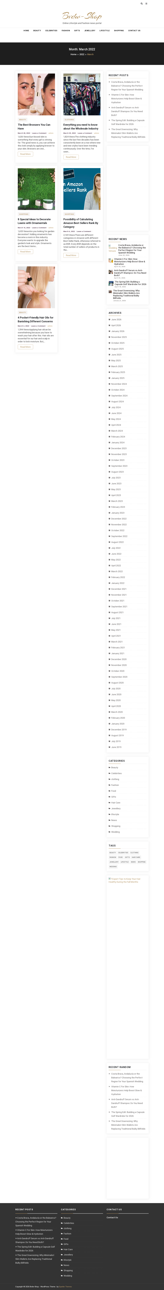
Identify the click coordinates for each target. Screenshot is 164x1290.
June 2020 (116, 694)
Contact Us (134, 31)
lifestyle (105, 31)
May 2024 (116, 419)
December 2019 (119, 729)
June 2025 (116, 354)
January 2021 (117, 653)
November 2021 (119, 595)
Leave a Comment (39, 133)
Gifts (77, 31)
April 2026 (116, 325)
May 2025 (116, 360)
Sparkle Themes (65, 1287)
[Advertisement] (128, 190)
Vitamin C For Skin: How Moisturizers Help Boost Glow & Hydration (126, 98)
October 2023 (117, 460)
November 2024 (119, 384)
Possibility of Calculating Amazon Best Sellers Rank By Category (80, 223)
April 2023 (116, 495)
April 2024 (116, 425)
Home (26, 31)
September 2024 (119, 395)
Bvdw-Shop (82, 16)
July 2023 (116, 477)
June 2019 (116, 747)
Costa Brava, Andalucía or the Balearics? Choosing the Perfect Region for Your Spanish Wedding (127, 86)
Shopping (119, 31)
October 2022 (117, 530)
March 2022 (117, 571)
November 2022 (119, 524)
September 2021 (119, 606)
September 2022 (119, 536)
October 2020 (117, 671)
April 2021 (116, 636)
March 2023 (117, 501)
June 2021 (116, 624)
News (114, 820)
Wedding (115, 832)
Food (113, 791)
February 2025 (118, 372)
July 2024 (116, 407)
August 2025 (117, 349)
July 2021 (116, 618)
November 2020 (119, 665)
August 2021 (117, 612)
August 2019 (117, 735)
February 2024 (118, 436)
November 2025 (119, 337)
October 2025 (117, 343)
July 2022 (116, 548)
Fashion (66, 31)
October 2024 (117, 390)
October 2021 (117, 600)
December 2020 (119, 659)
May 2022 (116, 559)
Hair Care (115, 802)
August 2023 (117, 472)
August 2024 (117, 401)
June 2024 (116, 413)
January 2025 (117, 378)
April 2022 (116, 565)
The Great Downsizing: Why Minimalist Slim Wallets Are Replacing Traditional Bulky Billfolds (128, 133)
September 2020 (119, 677)
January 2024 (117, 442)
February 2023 (118, 507)
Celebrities (51, 31)
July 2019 (116, 741)
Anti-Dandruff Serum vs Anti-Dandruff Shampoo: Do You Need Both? (127, 111)
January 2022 (117, 583)
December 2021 (119, 589)
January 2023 (117, 513)
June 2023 (116, 483)
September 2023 (119, 466)
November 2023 (119, 454)
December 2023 (119, 448)
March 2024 (117, 431)
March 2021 (117, 641)
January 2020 (117, 723)
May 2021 (116, 630)
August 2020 (117, 682)
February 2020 (118, 718)
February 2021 (118, 647)
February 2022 (118, 577)
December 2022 (119, 518)
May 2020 (116, 700)
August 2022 (117, 542)
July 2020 (116, 688)
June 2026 (116, 319)
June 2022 (116, 554)
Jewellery (89, 31)
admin (51, 133)
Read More (25, 154)
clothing (69, 120)
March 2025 (117, 366)
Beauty (37, 31)
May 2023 (116, 489)
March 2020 (117, 712)
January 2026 (117, 331)
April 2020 (116, 706)
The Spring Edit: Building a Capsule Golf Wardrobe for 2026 (128, 122)
